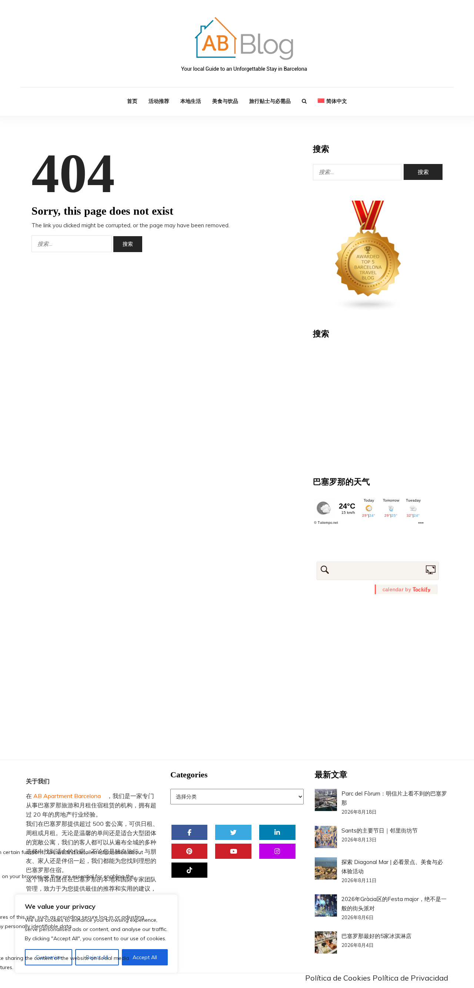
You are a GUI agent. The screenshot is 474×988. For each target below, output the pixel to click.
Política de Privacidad (410, 977)
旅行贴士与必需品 (270, 101)
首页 (132, 101)
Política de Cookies (338, 977)
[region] (96, 933)
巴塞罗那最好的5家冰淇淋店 (376, 936)
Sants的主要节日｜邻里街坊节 (379, 830)
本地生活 (190, 101)
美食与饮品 (225, 101)
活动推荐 (158, 101)
